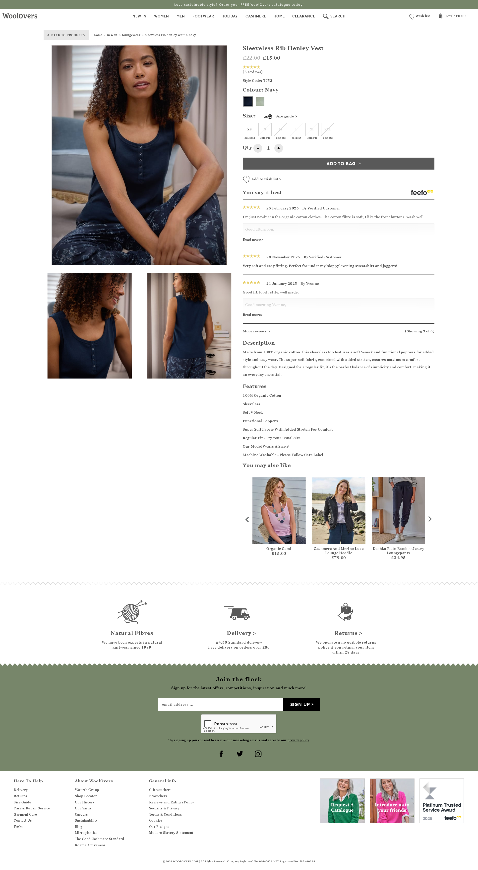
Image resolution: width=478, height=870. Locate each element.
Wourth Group (87, 790)
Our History (85, 802)
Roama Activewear (90, 845)
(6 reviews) (253, 72)
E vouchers (158, 796)
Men (181, 16)
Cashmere (255, 16)
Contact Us (23, 820)
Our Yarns (83, 808)
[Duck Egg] (260, 101)
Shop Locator (86, 796)
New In (139, 16)
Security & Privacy (164, 808)
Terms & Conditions (165, 814)
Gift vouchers (160, 790)
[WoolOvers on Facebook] (220, 753)
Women (161, 16)
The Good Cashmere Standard (99, 839)
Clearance (303, 16)
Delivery (21, 790)
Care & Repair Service (32, 808)
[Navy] (247, 101)
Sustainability (86, 820)
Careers (81, 814)
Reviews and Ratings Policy (171, 802)
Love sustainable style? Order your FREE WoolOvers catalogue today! (239, 4)
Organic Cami (278, 548)
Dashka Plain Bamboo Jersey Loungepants (398, 550)
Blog (78, 827)
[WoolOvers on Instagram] (257, 753)
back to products (68, 34)
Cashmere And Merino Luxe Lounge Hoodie (338, 550)
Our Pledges (159, 827)
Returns (20, 796)
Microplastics (86, 833)
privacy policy (298, 740)
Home (279, 16)
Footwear (203, 16)
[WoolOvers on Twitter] (239, 753)
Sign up (300, 704)
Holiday (230, 16)
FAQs (18, 827)
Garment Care (25, 814)
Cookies (156, 820)
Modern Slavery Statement (171, 833)
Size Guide (22, 802)
